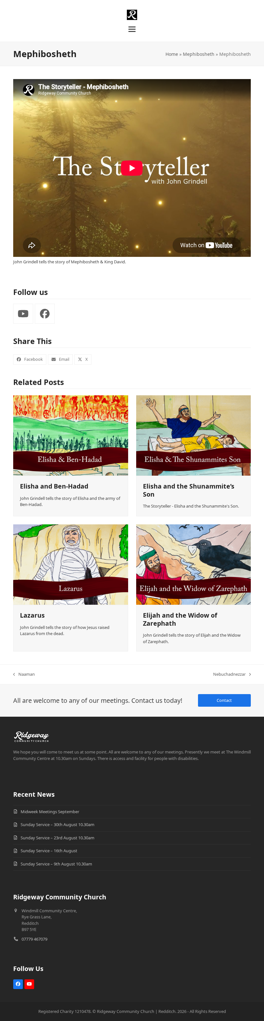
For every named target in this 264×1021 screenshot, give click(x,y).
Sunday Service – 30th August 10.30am (57, 824)
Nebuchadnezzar (229, 674)
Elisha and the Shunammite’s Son (188, 490)
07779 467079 (34, 939)
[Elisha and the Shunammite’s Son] (193, 435)
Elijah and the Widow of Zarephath (180, 619)
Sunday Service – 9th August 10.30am (56, 864)
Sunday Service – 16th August (49, 851)
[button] (132, 29)
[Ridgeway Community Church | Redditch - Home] (31, 736)
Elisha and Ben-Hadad (54, 486)
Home (171, 54)
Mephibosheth (198, 54)
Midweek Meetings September (50, 811)
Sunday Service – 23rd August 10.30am (57, 838)
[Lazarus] (70, 564)
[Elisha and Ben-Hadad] (70, 435)
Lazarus (32, 615)
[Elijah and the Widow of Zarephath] (193, 564)
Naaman (24, 674)
